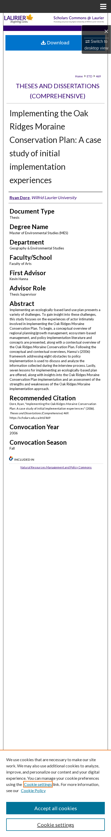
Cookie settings (38, 784)
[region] (55, 793)
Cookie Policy (33, 790)
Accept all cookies (55, 808)
